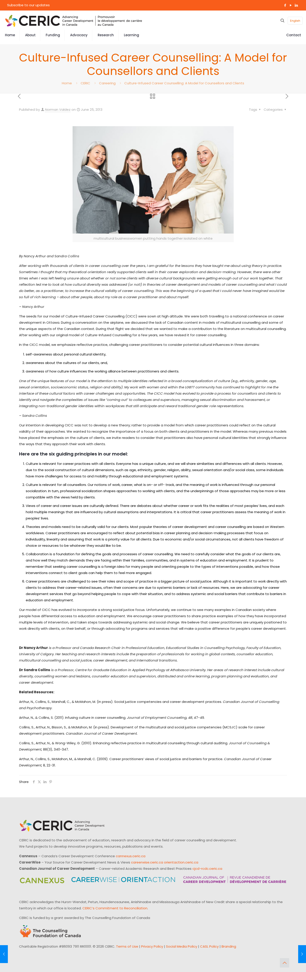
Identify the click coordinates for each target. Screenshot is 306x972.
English (295, 21)
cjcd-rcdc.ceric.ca (207, 868)
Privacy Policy (152, 946)
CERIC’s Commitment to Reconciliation (114, 908)
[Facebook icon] (285, 5)
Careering (107, 83)
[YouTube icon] (290, 5)
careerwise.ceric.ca (147, 862)
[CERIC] (73, 21)
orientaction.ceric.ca (181, 862)
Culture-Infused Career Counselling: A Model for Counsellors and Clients (184, 83)
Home (67, 83)
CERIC (85, 83)
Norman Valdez (58, 109)
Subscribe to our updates (28, 5)
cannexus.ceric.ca (130, 856)
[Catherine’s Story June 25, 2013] (4, 954)
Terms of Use (127, 946)
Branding (229, 946)
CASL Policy (209, 946)
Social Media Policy (181, 946)
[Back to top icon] (284, 963)
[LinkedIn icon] (296, 5)
